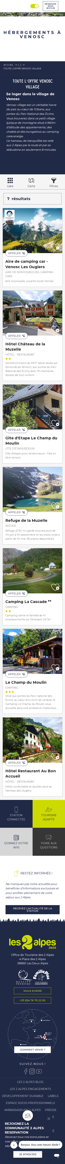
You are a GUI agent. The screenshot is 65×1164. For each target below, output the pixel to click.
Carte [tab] (31, 186)
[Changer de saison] (35, 6)
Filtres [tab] (53, 186)
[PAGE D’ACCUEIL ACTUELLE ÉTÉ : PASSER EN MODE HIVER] (34, 6)
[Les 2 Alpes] (32, 942)
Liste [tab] (10, 186)
